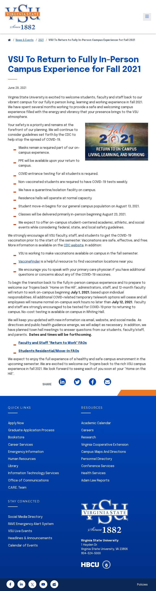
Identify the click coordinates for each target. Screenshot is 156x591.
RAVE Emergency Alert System (31, 524)
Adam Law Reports (95, 480)
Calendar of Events (23, 545)
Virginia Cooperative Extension (104, 445)
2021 (41, 40)
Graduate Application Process (31, 430)
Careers (87, 430)
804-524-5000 (91, 553)
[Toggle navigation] (147, 17)
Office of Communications (28, 480)
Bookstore (16, 437)
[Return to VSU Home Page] (9, 40)
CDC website (74, 245)
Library (13, 466)
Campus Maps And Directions (103, 452)
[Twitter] (32, 585)
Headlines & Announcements (30, 538)
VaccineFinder (29, 261)
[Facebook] (10, 585)
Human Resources (22, 459)
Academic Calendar (96, 423)
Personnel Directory (96, 459)
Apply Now (16, 423)
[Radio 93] (54, 585)
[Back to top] (149, 576)
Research (88, 437)
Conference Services (97, 466)
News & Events (25, 40)
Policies (142, 584)
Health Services (93, 473)
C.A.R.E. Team (17, 487)
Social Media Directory (25, 517)
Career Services (20, 445)
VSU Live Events (20, 531)
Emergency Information (26, 452)
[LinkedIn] (21, 585)
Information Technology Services (33, 473)
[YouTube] (43, 585)
